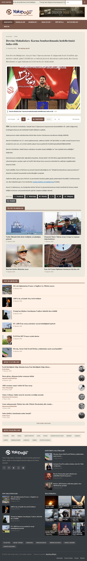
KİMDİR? (69, 436)
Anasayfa (9, 36)
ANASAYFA (8, 22)
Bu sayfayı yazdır (24, 48)
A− (18, 119)
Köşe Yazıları (68, 558)
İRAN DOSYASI (41, 542)
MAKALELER (20, 22)
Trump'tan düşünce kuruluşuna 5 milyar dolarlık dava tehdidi (58, 2)
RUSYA (45, 436)
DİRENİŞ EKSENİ (15, 440)
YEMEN (34, 440)
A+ (28, 119)
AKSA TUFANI (18, 542)
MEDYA (6, 26)
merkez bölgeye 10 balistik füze (43, 182)
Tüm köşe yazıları (43, 423)
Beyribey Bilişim (51, 554)
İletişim (82, 558)
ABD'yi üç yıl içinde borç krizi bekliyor (20, 2)
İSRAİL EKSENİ (69, 542)
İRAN (15, 36)
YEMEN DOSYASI (55, 542)
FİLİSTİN (6, 436)
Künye (76, 558)
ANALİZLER (47, 22)
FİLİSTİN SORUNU (45, 440)
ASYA (38, 436)
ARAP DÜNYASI (29, 436)
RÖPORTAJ (59, 22)
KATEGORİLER (73, 22)
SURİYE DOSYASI (9, 546)
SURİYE (6, 440)
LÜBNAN (77, 436)
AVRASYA (26, 440)
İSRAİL (19, 436)
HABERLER (33, 22)
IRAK (13, 436)
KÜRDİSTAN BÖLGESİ (57, 436)
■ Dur (49, 119)
